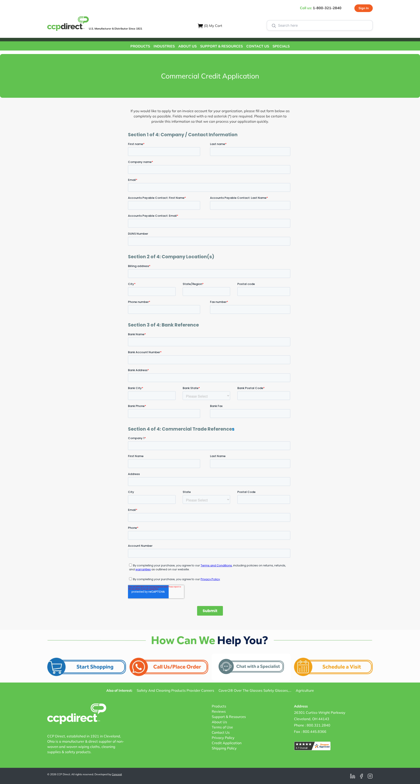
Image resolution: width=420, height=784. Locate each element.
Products (219, 706)
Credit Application (227, 743)
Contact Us (221, 732)
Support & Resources (229, 716)
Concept (117, 774)
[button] (140, 46)
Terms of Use (222, 727)
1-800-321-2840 (327, 8)
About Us (219, 722)
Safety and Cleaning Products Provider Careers (175, 690)
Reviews (219, 711)
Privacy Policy (223, 737)
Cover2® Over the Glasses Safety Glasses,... (255, 690)
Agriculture (305, 690)
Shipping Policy (224, 748)
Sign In (364, 8)
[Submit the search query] (274, 25)
